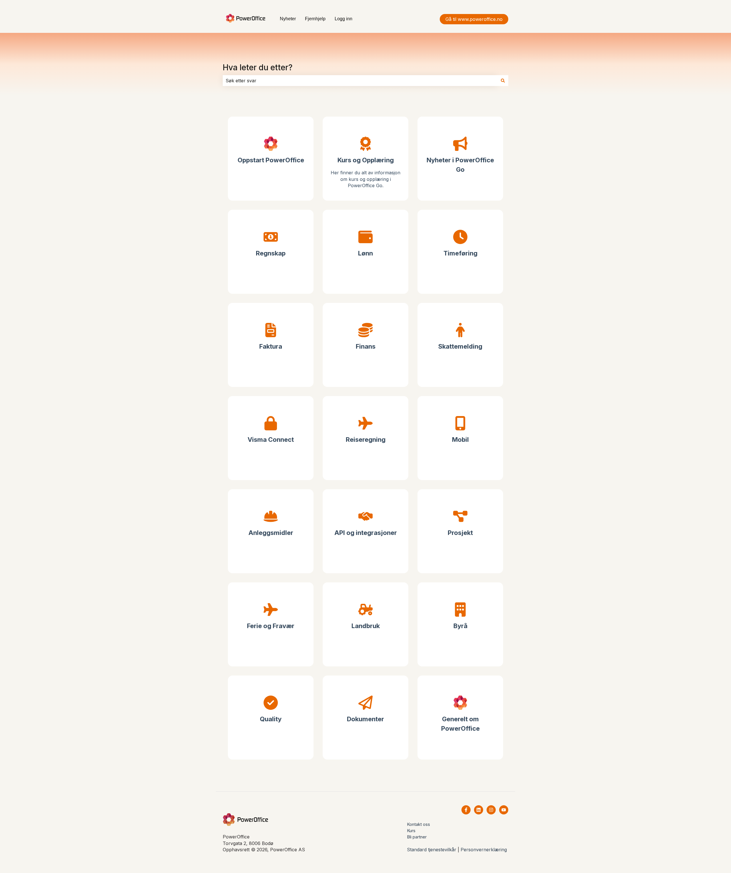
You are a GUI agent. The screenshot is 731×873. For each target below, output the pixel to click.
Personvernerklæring (484, 849)
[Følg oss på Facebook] (466, 809)
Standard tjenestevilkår (431, 849)
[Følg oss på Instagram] (491, 809)
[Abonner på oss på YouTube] (503, 809)
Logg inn (343, 18)
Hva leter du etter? (257, 67)
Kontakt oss (418, 824)
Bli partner (417, 837)
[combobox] (360, 80)
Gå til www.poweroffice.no (474, 19)
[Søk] (502, 80)
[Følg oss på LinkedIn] (478, 809)
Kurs (411, 830)
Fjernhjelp (315, 18)
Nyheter (288, 18)
